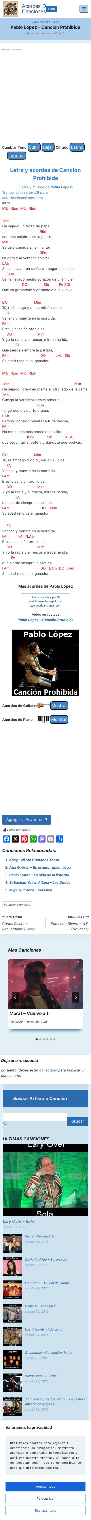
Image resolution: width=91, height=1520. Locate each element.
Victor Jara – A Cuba (41, 1376)
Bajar (48, 147)
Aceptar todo (45, 1486)
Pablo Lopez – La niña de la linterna (39, 875)
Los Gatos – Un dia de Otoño (47, 1283)
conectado (48, 1070)
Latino (77, 147)
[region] (45, 1470)
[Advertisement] (45, 97)
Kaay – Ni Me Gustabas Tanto (34, 860)
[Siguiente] (75, 997)
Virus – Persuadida (39, 1236)
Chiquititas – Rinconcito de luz (48, 1352)
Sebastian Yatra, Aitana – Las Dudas (39, 882)
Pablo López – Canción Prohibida (45, 620)
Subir (34, 147)
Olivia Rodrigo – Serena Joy (46, 1259)
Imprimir (16, 155)
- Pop (55, 22)
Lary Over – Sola (18, 1221)
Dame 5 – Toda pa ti (40, 1306)
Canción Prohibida (17, 904)
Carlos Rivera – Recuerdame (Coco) (19, 923)
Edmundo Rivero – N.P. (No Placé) (70, 923)
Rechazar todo (45, 1510)
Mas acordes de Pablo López (45, 586)
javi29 (35, 33)
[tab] (37, 1039)
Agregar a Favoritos (26, 819)
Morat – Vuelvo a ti (29, 1013)
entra (51, 8)
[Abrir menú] (84, 8)
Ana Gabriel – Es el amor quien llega (40, 867)
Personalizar (46, 1498)
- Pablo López (41, 22)
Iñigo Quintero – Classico (30, 890)
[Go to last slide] (15, 997)
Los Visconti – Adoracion (44, 1329)
